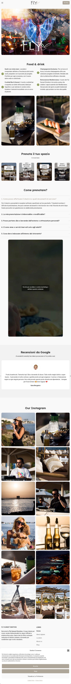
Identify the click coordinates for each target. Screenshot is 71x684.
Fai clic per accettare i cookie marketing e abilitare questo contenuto (35, 288)
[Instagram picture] (18, 429)
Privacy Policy (38, 680)
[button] (68, 650)
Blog (37, 645)
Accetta (35, 666)
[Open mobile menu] (2, 3)
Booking (66, 3)
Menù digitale (40, 635)
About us (39, 641)
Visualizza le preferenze (35, 676)
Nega (35, 671)
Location (39, 638)
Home (38, 631)
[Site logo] (35, 3)
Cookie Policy (31, 680)
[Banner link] (8, 172)
